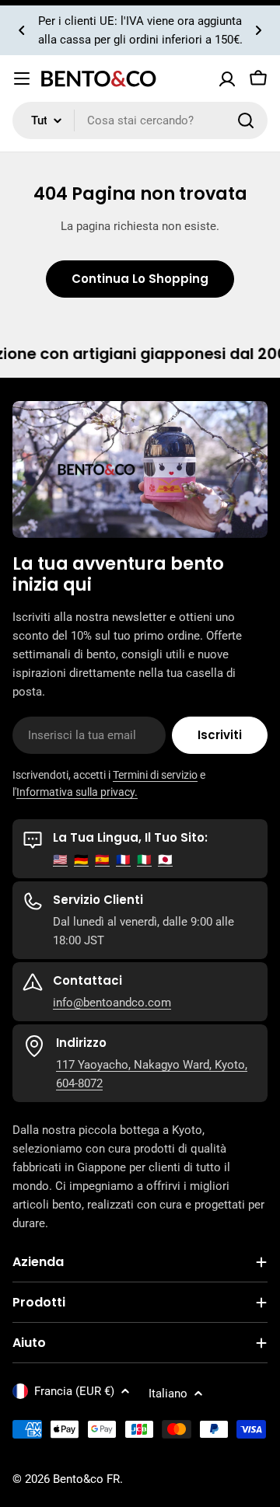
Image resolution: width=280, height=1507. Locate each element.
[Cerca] (245, 120)
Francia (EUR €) (74, 1391)
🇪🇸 (102, 860)
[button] (21, 30)
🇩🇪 (81, 860)
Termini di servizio (155, 775)
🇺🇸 (60, 860)
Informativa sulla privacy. (77, 792)
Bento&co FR (86, 1479)
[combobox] (140, 120)
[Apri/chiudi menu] (21, 78)
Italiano (168, 1394)
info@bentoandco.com (112, 1003)
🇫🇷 (123, 860)
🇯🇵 (165, 860)
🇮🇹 (144, 860)
